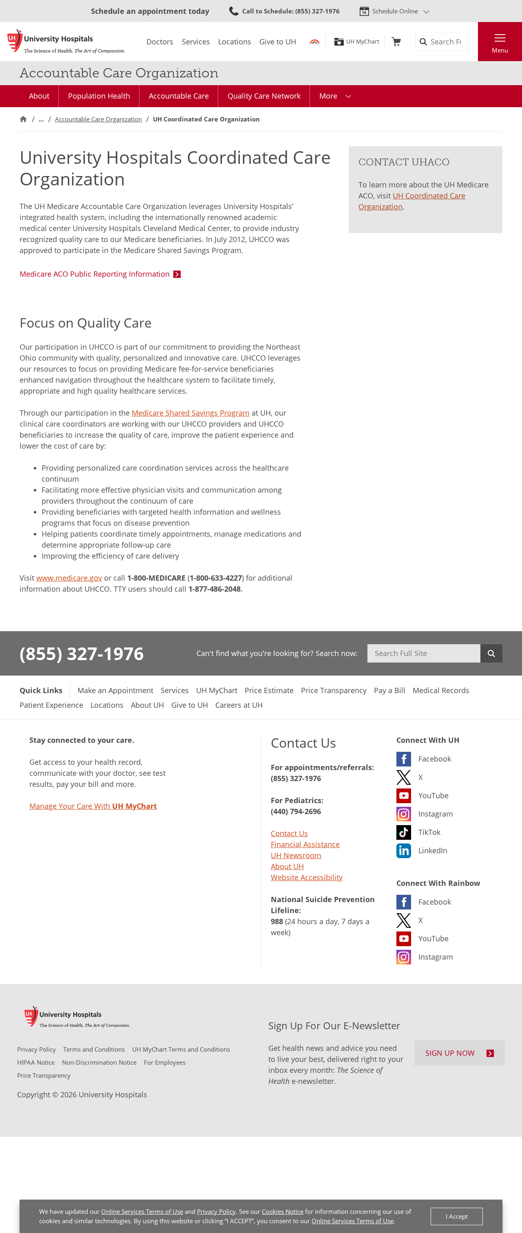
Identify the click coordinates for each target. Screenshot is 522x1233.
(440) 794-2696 (296, 811)
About (39, 96)
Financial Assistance (305, 844)
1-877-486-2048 (214, 589)
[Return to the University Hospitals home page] (66, 41)
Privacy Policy (216, 1211)
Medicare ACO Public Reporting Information (95, 274)
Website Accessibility (307, 877)
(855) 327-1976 (82, 653)
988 (277, 921)
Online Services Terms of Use (142, 1211)
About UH (287, 866)
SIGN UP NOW (450, 1053)
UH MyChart (362, 41)
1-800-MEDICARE (156, 578)
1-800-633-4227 (216, 578)
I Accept (457, 1216)
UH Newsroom (296, 855)
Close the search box (473, 41)
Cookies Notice (282, 1211)
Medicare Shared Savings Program (191, 413)
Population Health (99, 96)
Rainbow (314, 41)
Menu (500, 50)
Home (23, 119)
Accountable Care (179, 96)
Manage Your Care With (93, 806)
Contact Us (289, 833)
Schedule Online (395, 11)
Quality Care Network (264, 96)
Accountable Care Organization (98, 119)
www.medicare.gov (69, 578)
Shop (396, 41)
